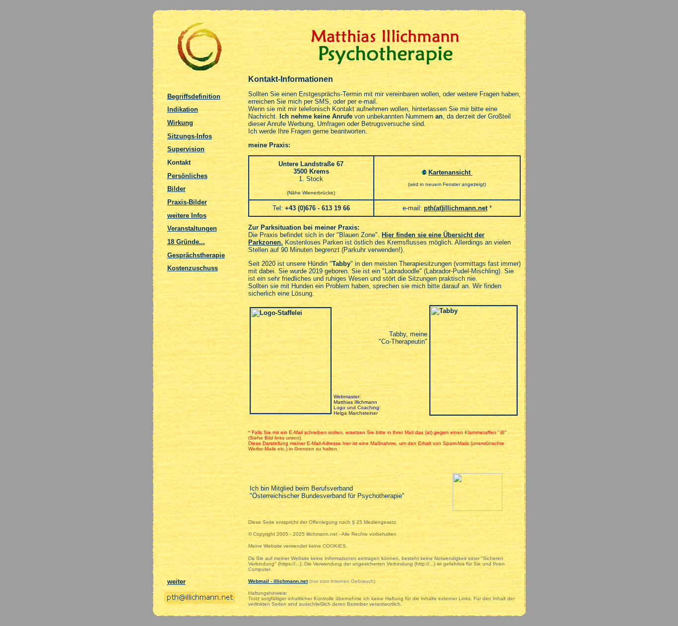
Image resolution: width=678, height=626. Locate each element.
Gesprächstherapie (196, 255)
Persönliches (187, 176)
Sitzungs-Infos (189, 136)
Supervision (185, 149)
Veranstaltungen (192, 228)
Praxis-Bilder (187, 202)
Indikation (182, 109)
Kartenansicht (450, 172)
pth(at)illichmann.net (455, 208)
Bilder (176, 188)
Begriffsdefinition (193, 96)
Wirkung (180, 122)
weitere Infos (186, 215)
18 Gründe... (186, 242)
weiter (176, 581)
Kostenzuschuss (192, 268)
